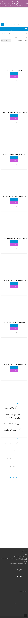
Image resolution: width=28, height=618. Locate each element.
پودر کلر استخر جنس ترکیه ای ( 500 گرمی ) (14, 322)
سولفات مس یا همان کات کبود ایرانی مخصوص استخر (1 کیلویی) (14, 112)
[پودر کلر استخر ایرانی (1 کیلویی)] (14, 56)
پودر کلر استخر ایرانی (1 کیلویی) (14, 70)
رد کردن (3, 5)
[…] (13, 409)
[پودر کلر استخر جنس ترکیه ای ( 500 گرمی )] (14, 308)
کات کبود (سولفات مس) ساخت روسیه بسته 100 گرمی (14, 280)
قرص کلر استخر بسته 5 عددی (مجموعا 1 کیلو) (14, 196)
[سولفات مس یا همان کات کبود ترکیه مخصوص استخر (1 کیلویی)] (14, 224)
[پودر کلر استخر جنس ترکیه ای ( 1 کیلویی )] (14, 140)
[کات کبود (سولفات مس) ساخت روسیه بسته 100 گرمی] (14, 266)
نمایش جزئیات (14, 76)
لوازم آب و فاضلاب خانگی (19, 33)
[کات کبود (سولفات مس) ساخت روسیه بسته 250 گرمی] (14, 350)
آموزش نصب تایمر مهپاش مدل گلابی (12, 458)
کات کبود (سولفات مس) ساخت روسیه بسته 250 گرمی (14, 364)
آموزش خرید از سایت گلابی (14, 466)
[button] (17, 30)
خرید (14, 73)
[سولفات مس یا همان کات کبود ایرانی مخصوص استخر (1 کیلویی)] (14, 98)
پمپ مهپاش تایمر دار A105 (14, 450)
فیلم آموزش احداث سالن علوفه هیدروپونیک (11, 442)
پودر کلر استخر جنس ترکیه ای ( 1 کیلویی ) (14, 154)
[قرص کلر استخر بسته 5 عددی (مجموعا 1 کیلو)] (14, 182)
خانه (26, 33)
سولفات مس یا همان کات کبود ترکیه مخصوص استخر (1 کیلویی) (14, 238)
